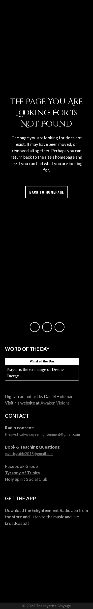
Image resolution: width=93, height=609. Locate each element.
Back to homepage (46, 192)
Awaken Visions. (55, 403)
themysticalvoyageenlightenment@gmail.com (42, 434)
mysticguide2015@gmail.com (29, 453)
